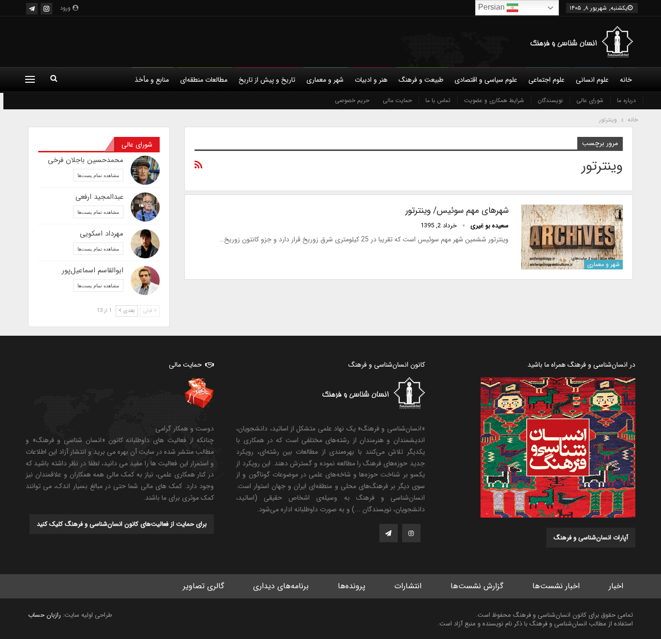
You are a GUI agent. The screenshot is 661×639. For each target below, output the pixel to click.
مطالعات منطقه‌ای (203, 79)
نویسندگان (550, 100)
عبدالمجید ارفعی (99, 197)
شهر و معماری (325, 79)
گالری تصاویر (203, 586)
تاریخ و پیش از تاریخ (267, 79)
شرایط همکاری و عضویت (494, 100)
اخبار (616, 586)
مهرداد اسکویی (101, 233)
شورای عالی (589, 100)
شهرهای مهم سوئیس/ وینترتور (457, 210)
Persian (492, 7)
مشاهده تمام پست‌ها (98, 175)
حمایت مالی (397, 100)
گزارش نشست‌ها (477, 586)
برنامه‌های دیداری (281, 586)
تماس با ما (438, 100)
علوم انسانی (592, 79)
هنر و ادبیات (371, 79)
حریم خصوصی (352, 100)
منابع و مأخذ (152, 79)
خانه (626, 79)
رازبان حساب (44, 615)
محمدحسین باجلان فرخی (85, 160)
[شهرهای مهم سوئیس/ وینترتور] (572, 237)
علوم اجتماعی (546, 79)
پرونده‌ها (351, 586)
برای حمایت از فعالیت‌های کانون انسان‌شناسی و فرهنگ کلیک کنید (122, 524)
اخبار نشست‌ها (556, 586)
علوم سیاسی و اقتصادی (485, 79)
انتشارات (407, 586)
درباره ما (626, 100)
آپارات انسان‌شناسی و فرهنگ (591, 538)
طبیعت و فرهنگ (421, 79)
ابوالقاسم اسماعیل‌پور (92, 270)
